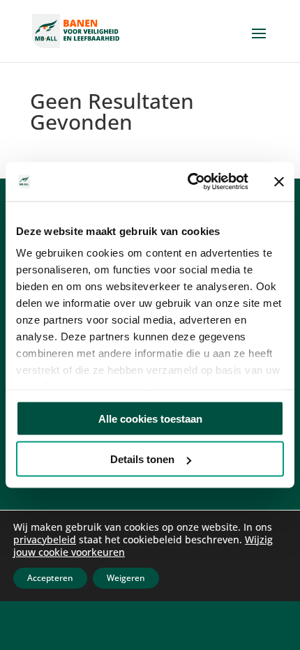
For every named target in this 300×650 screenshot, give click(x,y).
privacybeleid (44, 539)
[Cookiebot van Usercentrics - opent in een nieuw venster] (188, 182)
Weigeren (126, 578)
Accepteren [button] (50, 578)
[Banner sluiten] (279, 181)
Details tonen (142, 459)
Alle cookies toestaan (150, 418)
